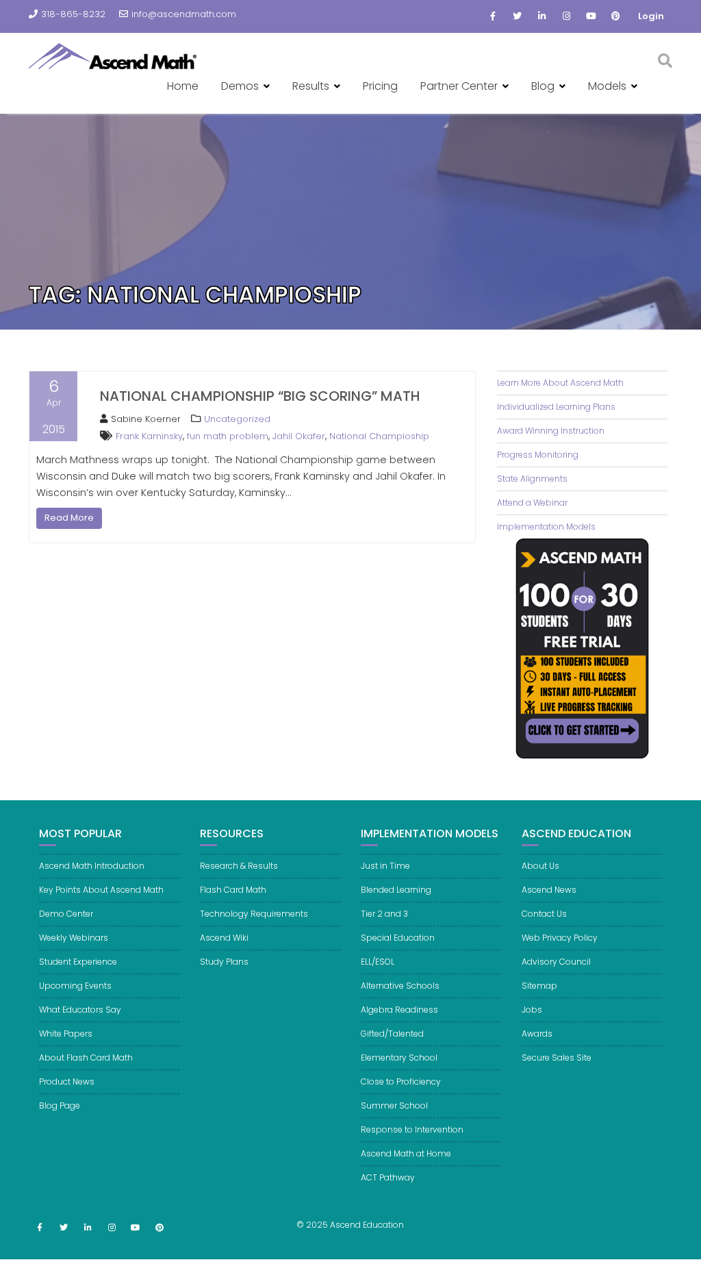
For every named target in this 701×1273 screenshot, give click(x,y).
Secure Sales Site (556, 1057)
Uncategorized (237, 418)
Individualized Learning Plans (556, 406)
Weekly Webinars (73, 937)
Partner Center (459, 86)
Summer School (394, 1105)
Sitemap (539, 985)
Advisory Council (556, 961)
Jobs (532, 1009)
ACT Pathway (388, 1177)
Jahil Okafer (298, 436)
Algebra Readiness (399, 1009)
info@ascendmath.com (183, 14)
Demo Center (66, 913)
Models (607, 86)
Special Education (398, 937)
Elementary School (399, 1057)
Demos (240, 86)
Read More (69, 517)
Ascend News (549, 889)
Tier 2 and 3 (384, 913)
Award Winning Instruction (550, 430)
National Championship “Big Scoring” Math (260, 396)
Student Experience (78, 961)
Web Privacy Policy (560, 937)
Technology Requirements (254, 913)
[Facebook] (493, 16)
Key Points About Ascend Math (101, 889)
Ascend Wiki (224, 937)
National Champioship (379, 436)
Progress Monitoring (537, 454)
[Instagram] (567, 16)
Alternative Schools (400, 985)
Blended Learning (396, 889)
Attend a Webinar (532, 502)
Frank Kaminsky (149, 436)
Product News (66, 1081)
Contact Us (544, 913)
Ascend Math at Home (406, 1153)
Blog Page (59, 1105)
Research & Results (239, 866)
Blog (543, 86)
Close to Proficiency (401, 1081)
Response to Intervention (412, 1129)
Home (183, 86)
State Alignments (532, 478)
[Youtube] (591, 16)
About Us (540, 866)
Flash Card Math (233, 889)
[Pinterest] (616, 16)
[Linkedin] (542, 16)
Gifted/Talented (392, 1033)
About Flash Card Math (86, 1057)
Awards (537, 1033)
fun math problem (227, 436)
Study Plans (224, 961)
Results (310, 86)
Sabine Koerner (146, 418)
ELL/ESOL (377, 961)
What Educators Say (80, 1009)
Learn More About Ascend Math (560, 382)
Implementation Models (546, 526)
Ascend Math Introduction (91, 866)
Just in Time (385, 866)
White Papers (65, 1033)
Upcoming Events (75, 985)
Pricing (380, 86)
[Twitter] (517, 16)
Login (651, 16)
